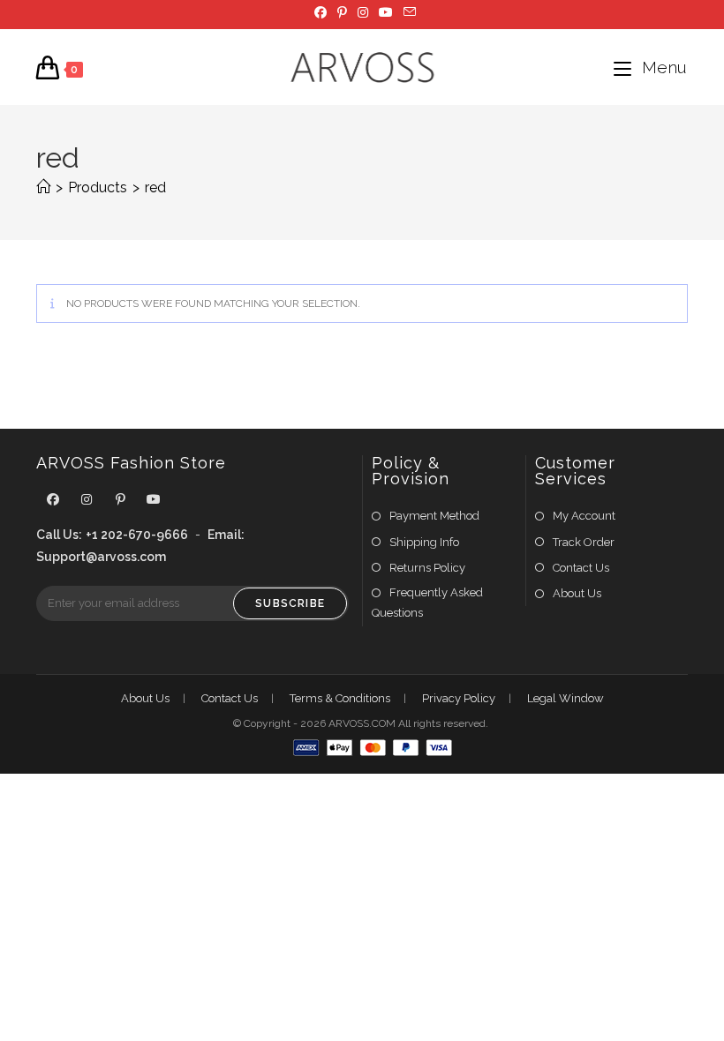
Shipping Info (424, 542)
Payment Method (434, 515)
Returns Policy (427, 567)
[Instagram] (86, 500)
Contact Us (581, 567)
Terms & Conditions (340, 698)
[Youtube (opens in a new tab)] (385, 12)
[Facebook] (52, 500)
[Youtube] (153, 500)
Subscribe (290, 603)
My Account (584, 515)
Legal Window (565, 698)
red (155, 187)
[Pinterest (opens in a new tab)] (342, 12)
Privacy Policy (458, 698)
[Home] (43, 187)
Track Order (584, 542)
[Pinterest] (120, 500)
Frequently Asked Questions (427, 602)
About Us (577, 593)
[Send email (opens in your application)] (407, 12)
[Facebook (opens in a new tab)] (320, 12)
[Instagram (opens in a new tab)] (362, 12)
